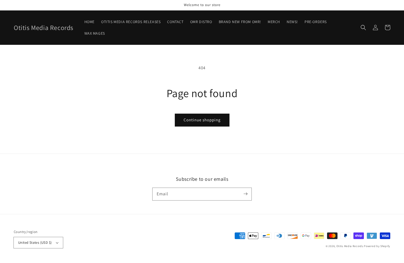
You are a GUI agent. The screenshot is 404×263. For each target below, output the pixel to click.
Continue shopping (202, 119)
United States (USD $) (35, 242)
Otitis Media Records (349, 246)
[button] (363, 27)
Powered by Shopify (377, 246)
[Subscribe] (245, 194)
